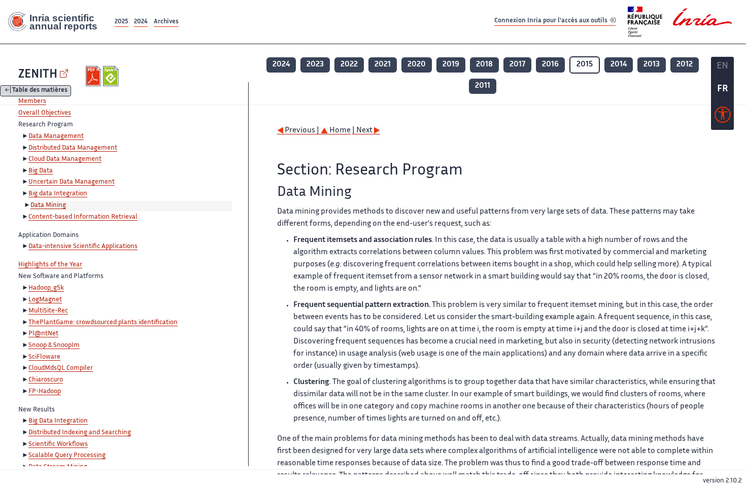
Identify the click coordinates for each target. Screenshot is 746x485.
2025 (121, 22)
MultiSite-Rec (48, 311)
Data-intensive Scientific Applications (83, 247)
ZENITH (37, 75)
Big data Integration (57, 194)
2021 (383, 64)
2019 (451, 64)
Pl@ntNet (43, 334)
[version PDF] (95, 76)
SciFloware (44, 357)
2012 (684, 64)
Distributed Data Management (72, 148)
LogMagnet (45, 300)
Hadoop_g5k (46, 288)
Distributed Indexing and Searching (79, 433)
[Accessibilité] (722, 117)
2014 (619, 64)
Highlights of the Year (50, 265)
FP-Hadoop (44, 392)
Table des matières (39, 91)
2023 (315, 64)
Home (339, 130)
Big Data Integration (58, 421)
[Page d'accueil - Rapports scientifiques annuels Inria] (56, 21)
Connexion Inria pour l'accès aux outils (551, 21)
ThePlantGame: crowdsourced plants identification (103, 323)
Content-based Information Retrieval (83, 217)
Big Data (40, 171)
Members (32, 101)
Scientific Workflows (58, 444)
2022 (349, 64)
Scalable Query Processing (67, 456)
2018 (484, 64)
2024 (141, 22)
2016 (550, 64)
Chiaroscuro (45, 380)
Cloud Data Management (64, 159)
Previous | (302, 130)
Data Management (56, 136)
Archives (166, 22)
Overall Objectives (44, 113)
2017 (517, 64)
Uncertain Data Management (71, 182)
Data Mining (48, 205)
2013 (651, 64)
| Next (363, 130)
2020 (417, 64)
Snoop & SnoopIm (54, 345)
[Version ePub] (112, 76)
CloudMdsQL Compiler (60, 368)
